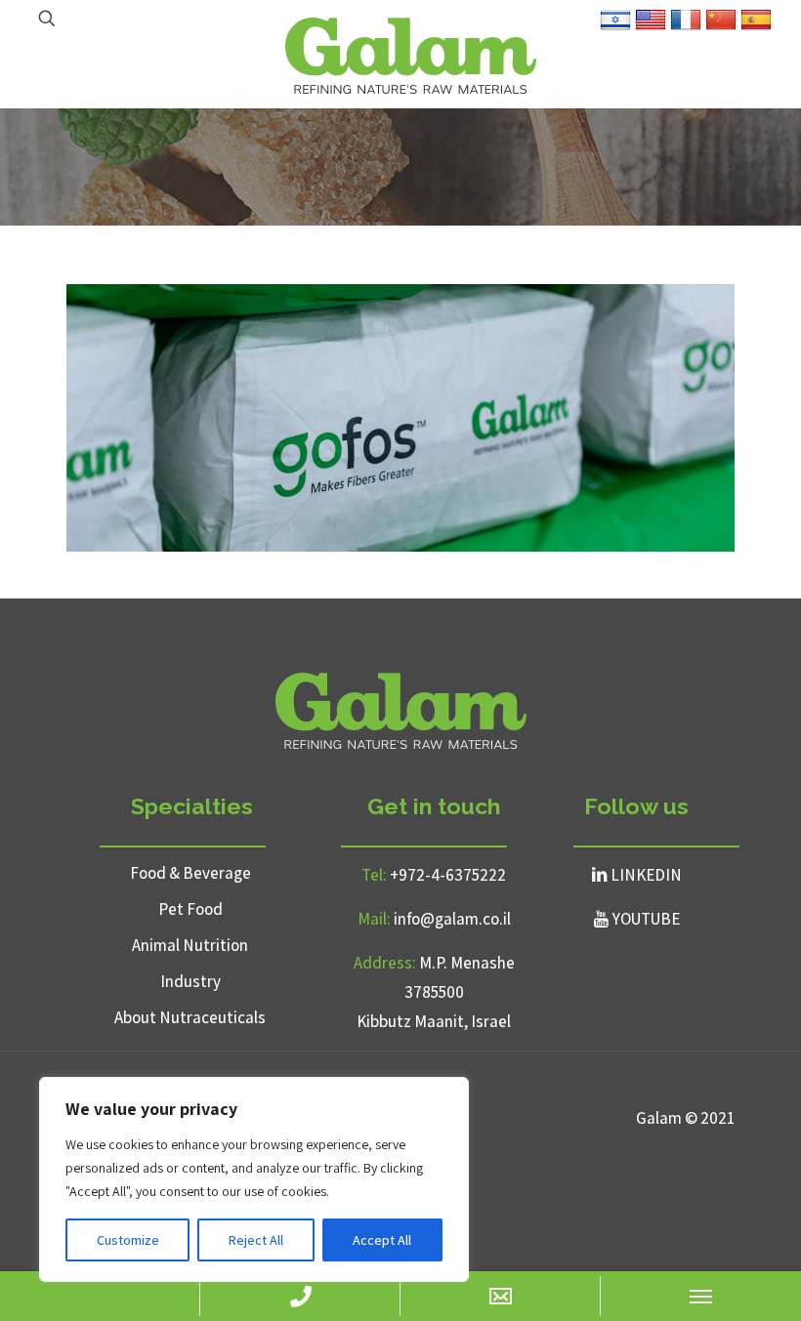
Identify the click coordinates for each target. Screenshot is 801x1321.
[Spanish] (756, 28)
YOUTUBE (646, 918)
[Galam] (410, 53)
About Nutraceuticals (190, 1017)
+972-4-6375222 (448, 875)
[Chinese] (721, 28)
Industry (190, 981)
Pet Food (190, 909)
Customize (128, 1240)
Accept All (382, 1240)
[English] (650, 28)
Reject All (256, 1240)
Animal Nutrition (190, 945)
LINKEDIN (646, 875)
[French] (685, 28)
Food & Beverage (190, 873)
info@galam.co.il (452, 918)
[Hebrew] (615, 28)
